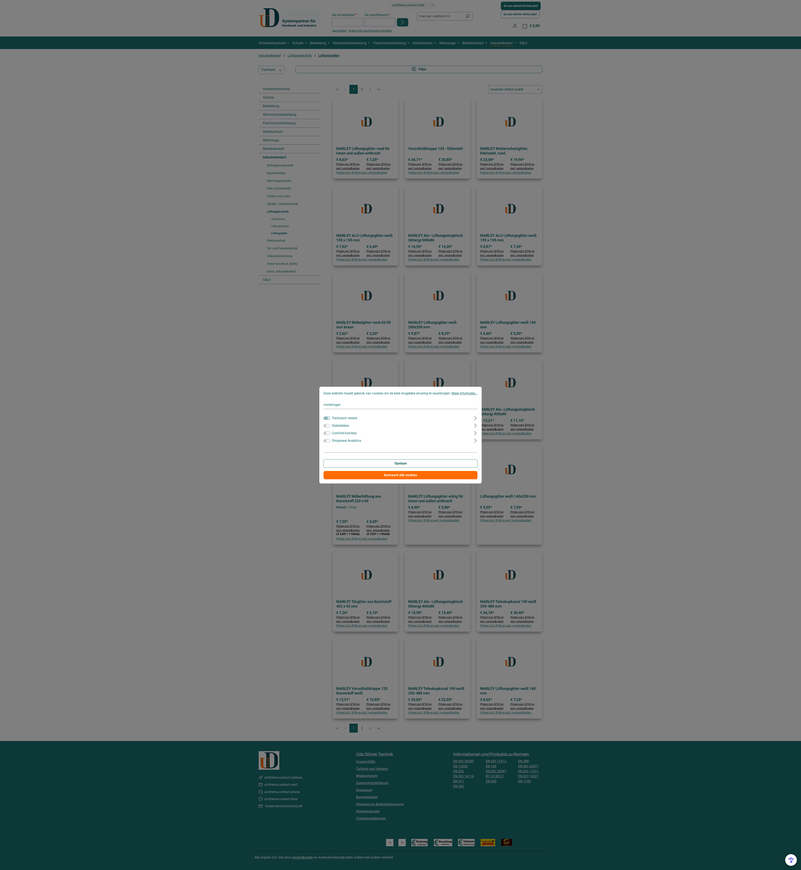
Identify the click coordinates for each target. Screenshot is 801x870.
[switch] (327, 425)
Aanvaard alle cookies (400, 475)
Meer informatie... (464, 393)
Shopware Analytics (346, 441)
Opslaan (400, 463)
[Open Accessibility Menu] (791, 860)
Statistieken (340, 426)
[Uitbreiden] (475, 417)
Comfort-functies (344, 433)
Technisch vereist (344, 418)
